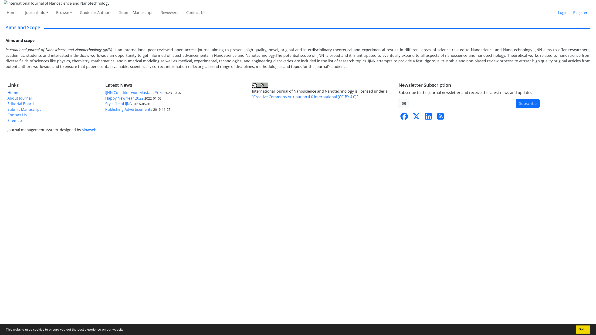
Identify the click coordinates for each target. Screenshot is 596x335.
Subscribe (528, 103)
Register (580, 12)
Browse (62, 12)
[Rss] (440, 117)
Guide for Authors (96, 12)
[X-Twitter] (416, 117)
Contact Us (196, 12)
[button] (126, 330)
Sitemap (14, 120)
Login (563, 12)
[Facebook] (404, 117)
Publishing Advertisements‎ (128, 109)
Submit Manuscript (136, 12)
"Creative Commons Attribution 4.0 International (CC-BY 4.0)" (305, 96)
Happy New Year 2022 (124, 98)
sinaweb (89, 129)
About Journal (19, 98)
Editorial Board (20, 103)
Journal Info (35, 12)
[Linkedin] (428, 117)
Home (12, 12)
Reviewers (169, 12)
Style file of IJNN (118, 103)
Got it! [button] (583, 329)
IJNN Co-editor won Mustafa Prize (134, 92)
